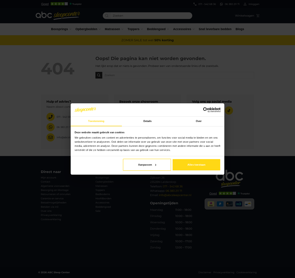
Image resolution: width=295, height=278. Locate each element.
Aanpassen (145, 164)
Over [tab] (199, 121)
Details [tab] (147, 121)
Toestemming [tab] (96, 121)
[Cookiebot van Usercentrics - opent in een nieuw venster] (206, 109)
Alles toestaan (196, 164)
